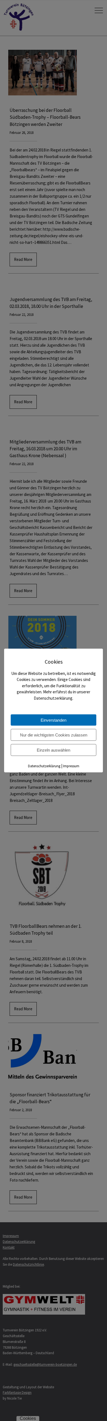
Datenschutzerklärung (44, 766)
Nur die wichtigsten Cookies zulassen (53, 735)
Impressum (71, 766)
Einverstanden (53, 720)
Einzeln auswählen (53, 750)
